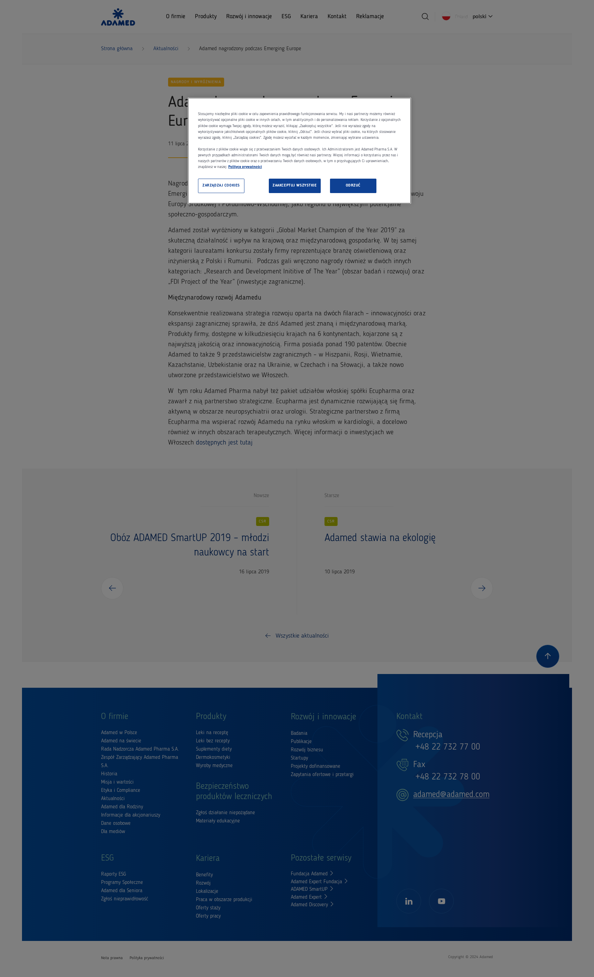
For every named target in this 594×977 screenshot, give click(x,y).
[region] (299, 151)
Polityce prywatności (245, 167)
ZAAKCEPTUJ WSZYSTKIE (295, 185)
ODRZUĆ (353, 185)
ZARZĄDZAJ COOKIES (221, 185)
